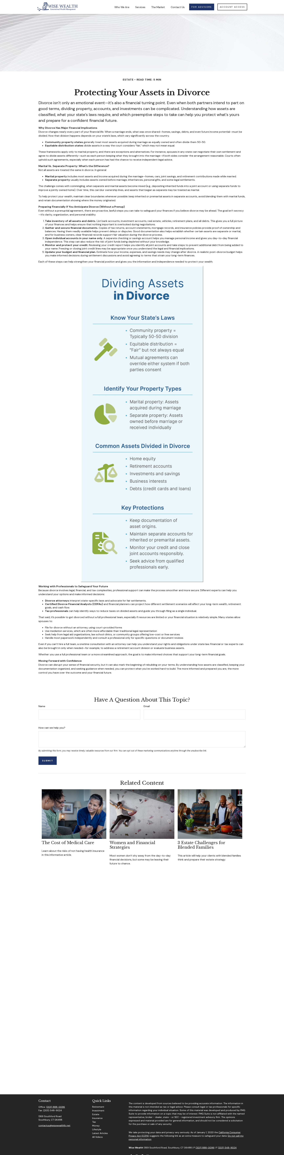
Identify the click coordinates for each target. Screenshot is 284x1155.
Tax (94, 1121)
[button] (122, 7)
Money (96, 1125)
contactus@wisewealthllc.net (54, 1125)
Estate (95, 1114)
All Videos (97, 1136)
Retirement (98, 1106)
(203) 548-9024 (227, 1147)
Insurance (97, 1118)
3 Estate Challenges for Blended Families (201, 845)
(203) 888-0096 (55, 1106)
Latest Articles (100, 1133)
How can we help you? (51, 727)
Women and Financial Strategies (132, 845)
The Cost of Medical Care (68, 842)
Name (41, 706)
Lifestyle (96, 1129)
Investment (98, 1110)
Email (147, 706)
